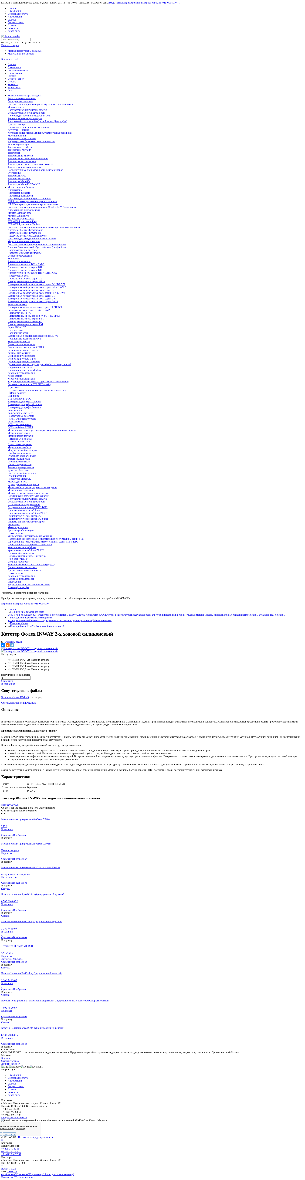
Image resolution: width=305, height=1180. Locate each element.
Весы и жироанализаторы (22, 614)
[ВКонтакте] (3, 645)
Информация (15, 16)
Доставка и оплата (18, 13)
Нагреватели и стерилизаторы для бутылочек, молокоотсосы (68, 614)
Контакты (13, 28)
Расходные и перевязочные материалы (224, 614)
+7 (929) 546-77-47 (11, 1154)
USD (9, 1171)
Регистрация (122, 2)
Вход (111, 2)
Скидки (12, 19)
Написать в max (26, 1177)
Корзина (5, 1058)
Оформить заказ (10, 1061)
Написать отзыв (10, 805)
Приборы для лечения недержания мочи (163, 614)
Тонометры (279, 614)
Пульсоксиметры (194, 614)
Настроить (9, 1134)
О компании (14, 11)
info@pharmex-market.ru (14, 1117)
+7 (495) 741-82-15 (11, 1151)
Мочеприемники (102, 620)
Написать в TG (9, 1177)
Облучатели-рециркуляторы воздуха (121, 614)
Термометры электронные (259, 614)
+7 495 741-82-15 (10, 1148)
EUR (14, 1171)
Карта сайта (14, 31)
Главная (12, 8)
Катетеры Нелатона (18, 620)
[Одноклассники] (8, 645)
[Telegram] (12, 645)
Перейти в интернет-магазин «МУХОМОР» (25, 603)
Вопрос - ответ (16, 22)
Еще (10, 90)
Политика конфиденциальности (35, 1137)
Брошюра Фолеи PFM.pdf (15, 697)
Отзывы (12, 25)
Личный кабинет (10, 1063)
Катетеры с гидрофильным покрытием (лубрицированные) (61, 620)
